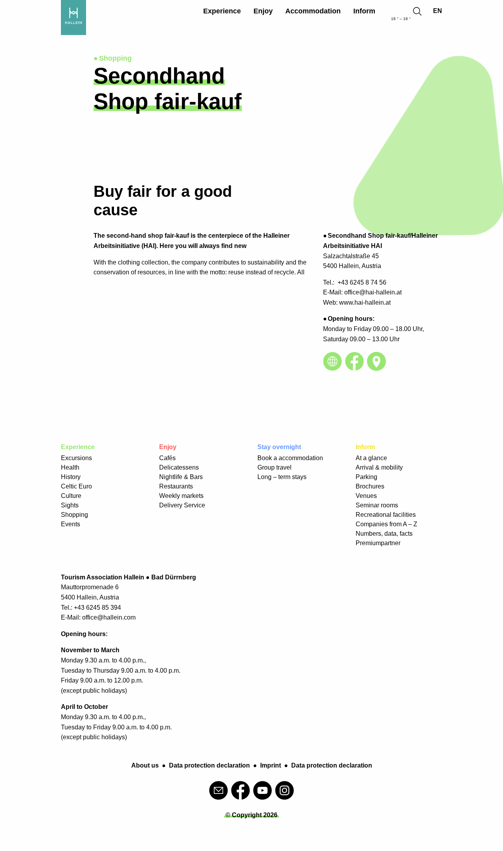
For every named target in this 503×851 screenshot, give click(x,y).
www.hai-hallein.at (365, 302)
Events (70, 524)
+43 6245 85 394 (97, 607)
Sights (70, 505)
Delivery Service (182, 505)
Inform (364, 11)
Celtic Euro (76, 486)
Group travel (274, 467)
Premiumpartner (378, 543)
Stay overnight (279, 447)
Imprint (270, 765)
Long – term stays (282, 477)
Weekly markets (181, 495)
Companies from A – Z (386, 524)
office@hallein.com (109, 617)
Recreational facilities (386, 514)
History (71, 477)
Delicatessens (179, 467)
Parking (366, 477)
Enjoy (263, 11)
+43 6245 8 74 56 (362, 282)
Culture (71, 495)
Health (70, 467)
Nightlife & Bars (181, 477)
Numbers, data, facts (384, 533)
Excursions (76, 458)
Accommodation (313, 11)
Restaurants (176, 486)
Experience (222, 11)
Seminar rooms (377, 505)
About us (145, 765)
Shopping (74, 514)
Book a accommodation (290, 458)
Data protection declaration (209, 765)
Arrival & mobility (379, 467)
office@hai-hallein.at (373, 292)
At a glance (371, 458)
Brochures (370, 486)
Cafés (167, 458)
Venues (366, 495)
